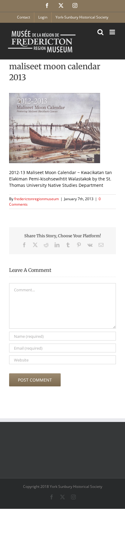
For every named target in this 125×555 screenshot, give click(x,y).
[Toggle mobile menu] (113, 32)
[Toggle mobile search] (100, 32)
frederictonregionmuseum (36, 198)
